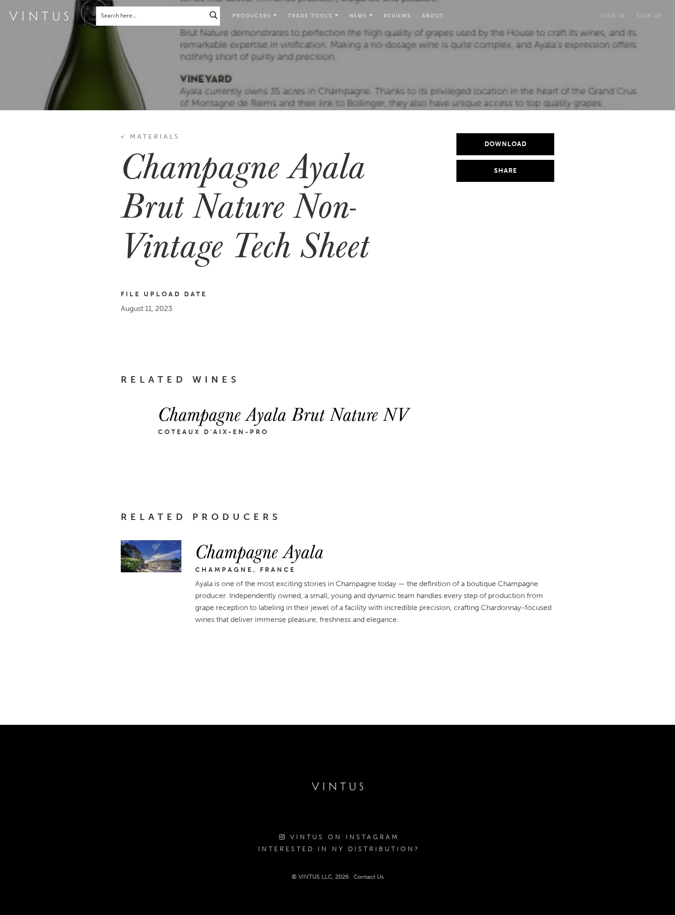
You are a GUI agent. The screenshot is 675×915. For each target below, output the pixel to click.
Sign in (613, 16)
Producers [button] (252, 16)
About (433, 16)
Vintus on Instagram (343, 837)
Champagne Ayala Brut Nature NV (283, 413)
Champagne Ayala (259, 550)
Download (505, 144)
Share (505, 171)
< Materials (150, 137)
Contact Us (369, 876)
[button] (313, 16)
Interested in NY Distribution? (339, 849)
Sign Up (649, 16)
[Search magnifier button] (213, 14)
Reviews (397, 16)
